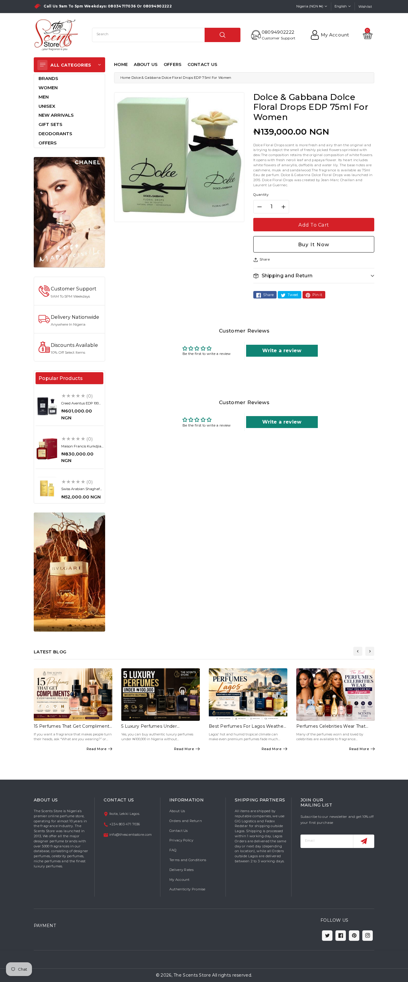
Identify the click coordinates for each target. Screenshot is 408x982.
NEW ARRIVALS (56, 115)
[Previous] (357, 651)
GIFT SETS (50, 124)
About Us (177, 811)
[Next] (369, 651)
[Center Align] (42, 65)
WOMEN (48, 87)
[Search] (222, 35)
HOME (121, 64)
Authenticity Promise (187, 889)
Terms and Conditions (187, 860)
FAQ (173, 850)
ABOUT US (145, 64)
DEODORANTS (55, 133)
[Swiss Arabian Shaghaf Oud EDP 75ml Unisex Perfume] (47, 488)
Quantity (261, 195)
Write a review (281, 350)
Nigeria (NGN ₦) (309, 6)
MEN (44, 97)
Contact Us (178, 831)
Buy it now (313, 244)
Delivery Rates (181, 870)
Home (125, 78)
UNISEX (47, 106)
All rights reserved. (232, 975)
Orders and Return (185, 821)
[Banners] (69, 212)
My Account (179, 880)
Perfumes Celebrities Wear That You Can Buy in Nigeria (331, 729)
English (341, 6)
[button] (313, 275)
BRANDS (48, 78)
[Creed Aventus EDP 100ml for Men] (47, 406)
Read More (97, 749)
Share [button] (265, 259)
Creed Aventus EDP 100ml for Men (82, 405)
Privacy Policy (181, 840)
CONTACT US (202, 64)
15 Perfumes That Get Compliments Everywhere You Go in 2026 (73, 729)
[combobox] (166, 35)
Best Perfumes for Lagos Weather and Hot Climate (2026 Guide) (247, 729)
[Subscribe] (363, 841)
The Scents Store (192, 975)
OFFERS (173, 64)
